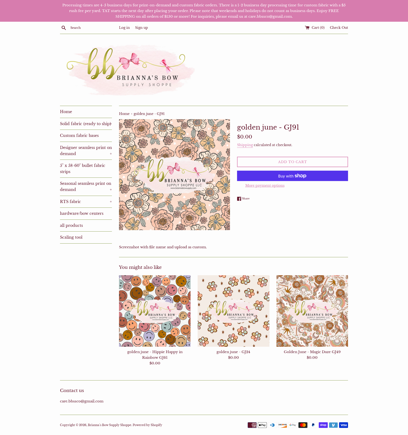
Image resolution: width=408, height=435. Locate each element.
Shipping (245, 145)
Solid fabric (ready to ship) (86, 123)
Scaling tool (71, 237)
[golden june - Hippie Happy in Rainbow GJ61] (155, 311)
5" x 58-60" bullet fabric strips (82, 168)
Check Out (339, 28)
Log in (124, 28)
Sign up (141, 28)
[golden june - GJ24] (233, 311)
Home (66, 111)
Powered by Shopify (147, 425)
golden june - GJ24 (233, 352)
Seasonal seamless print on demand (86, 186)
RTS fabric (86, 201)
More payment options (265, 185)
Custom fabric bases (79, 135)
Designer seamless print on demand (86, 150)
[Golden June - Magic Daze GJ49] (312, 311)
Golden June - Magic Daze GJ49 (312, 352)
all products (71, 225)
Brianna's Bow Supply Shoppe (109, 425)
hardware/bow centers (81, 213)
